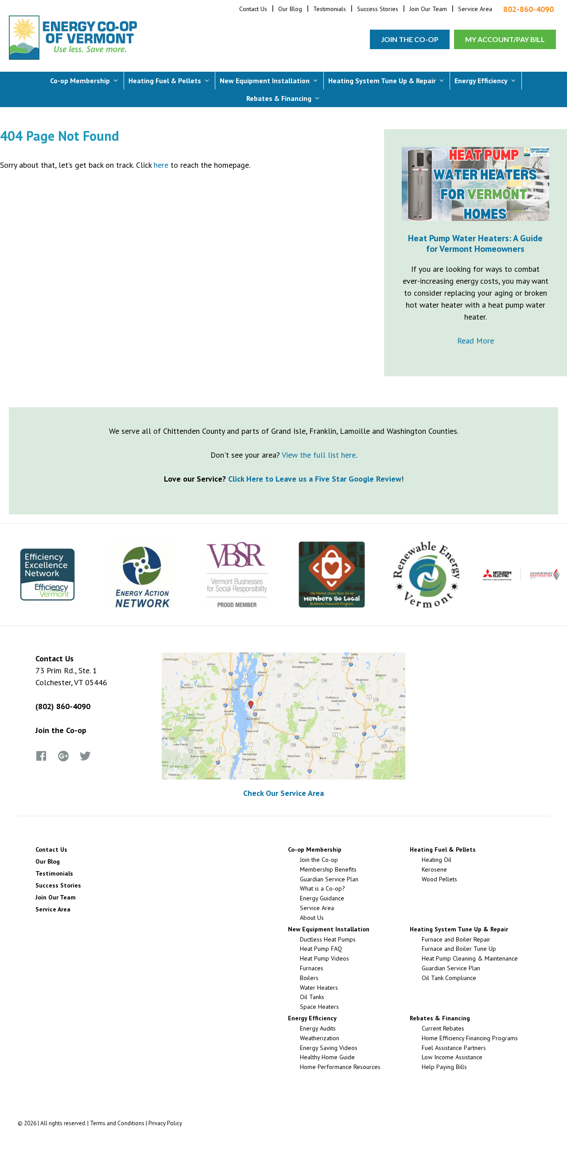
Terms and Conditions (117, 1123)
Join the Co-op (410, 39)
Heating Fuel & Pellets (164, 80)
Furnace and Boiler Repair (456, 939)
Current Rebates (443, 1028)
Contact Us (253, 9)
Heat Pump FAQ (321, 949)
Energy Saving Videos (328, 1048)
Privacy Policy (165, 1123)
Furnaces (311, 968)
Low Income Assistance (452, 1057)
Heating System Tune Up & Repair (382, 80)
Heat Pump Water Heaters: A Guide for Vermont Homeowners (475, 243)
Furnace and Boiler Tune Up (459, 949)
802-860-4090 (528, 9)
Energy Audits (318, 1028)
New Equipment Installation (265, 80)
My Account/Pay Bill (505, 39)
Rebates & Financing (278, 98)
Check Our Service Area (283, 793)
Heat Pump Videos (324, 958)
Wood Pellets (439, 879)
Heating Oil (436, 860)
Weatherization (319, 1038)
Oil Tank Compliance (449, 978)
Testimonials (329, 9)
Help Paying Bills (444, 1067)
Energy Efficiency (481, 80)
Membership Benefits (328, 869)
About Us (312, 918)
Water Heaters (319, 988)
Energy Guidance (322, 898)
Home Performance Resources (340, 1067)
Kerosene (434, 869)
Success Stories (377, 9)
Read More (475, 341)
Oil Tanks (312, 997)
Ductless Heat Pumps (328, 939)
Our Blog (290, 9)
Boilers (309, 978)
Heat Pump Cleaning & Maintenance (470, 958)
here (161, 165)
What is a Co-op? (322, 888)
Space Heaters (319, 1007)
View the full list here (319, 455)
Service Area (475, 9)
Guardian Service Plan (329, 879)
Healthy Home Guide (327, 1057)
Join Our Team (428, 9)
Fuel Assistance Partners (454, 1048)
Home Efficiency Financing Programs (470, 1038)
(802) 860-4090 (62, 706)
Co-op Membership (80, 80)
